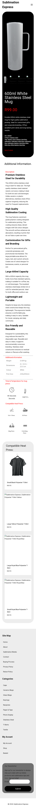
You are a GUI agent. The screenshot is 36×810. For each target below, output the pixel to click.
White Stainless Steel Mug (18, 145)
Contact (6, 657)
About (5, 647)
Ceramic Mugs (8, 690)
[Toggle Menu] (32, 5)
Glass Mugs (7, 695)
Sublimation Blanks (10, 652)
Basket (5, 753)
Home (5, 642)
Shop (5, 748)
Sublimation (8, 141)
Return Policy (8, 672)
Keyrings (6, 700)
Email (7, 781)
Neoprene (6, 705)
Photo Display (8, 715)
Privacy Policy (8, 667)
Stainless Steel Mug (21, 139)
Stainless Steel (14, 137)
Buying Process (8, 662)
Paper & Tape (8, 710)
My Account (7, 743)
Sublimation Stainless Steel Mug (16, 143)
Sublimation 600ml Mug (18, 141)
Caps (5, 685)
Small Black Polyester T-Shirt (17, 482)
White (26, 143)
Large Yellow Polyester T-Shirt (18, 524)
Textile (5, 730)
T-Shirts (6, 725)
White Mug (7, 145)
